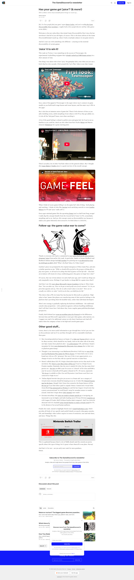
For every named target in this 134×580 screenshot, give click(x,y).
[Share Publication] (114, 2)
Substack (59, 576)
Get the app (74, 573)
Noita (82, 122)
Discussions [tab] (51, 508)
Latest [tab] (44, 508)
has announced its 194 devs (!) (59, 388)
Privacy (69, 569)
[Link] (36, 49)
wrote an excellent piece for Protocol (68, 314)
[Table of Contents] (2, 290)
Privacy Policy (79, 549)
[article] (67, 515)
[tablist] (45, 488)
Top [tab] (40, 508)
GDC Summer (67, 393)
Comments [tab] (42, 489)
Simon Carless (42, 15)
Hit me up (45, 386)
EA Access (45, 373)
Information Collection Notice (66, 549)
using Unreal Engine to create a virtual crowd (74, 403)
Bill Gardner (62, 261)
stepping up (91, 398)
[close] (82, 520)
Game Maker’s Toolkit (49, 166)
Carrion (64, 207)
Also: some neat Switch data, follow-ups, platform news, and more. (57, 514)
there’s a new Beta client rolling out (63, 364)
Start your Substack (63, 573)
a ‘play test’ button (78, 339)
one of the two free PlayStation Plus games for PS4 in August (67, 352)
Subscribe (121, 3)
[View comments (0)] (45, 20)
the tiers (52, 368)
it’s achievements (72, 344)
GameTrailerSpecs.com (80, 409)
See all (42, 546)
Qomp (71, 213)
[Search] (111, 2)
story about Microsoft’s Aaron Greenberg (65, 284)
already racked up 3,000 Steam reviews (78, 55)
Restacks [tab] (49, 489)
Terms (73, 569)
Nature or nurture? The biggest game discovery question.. (59, 512)
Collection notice (80, 569)
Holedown (48, 125)
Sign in (129, 3)
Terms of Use (74, 547)
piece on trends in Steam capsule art (70, 395)
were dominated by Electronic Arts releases (68, 346)
